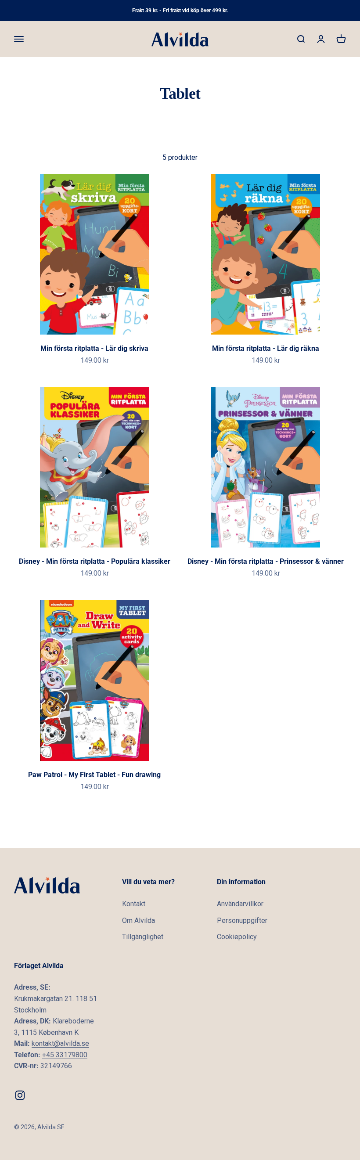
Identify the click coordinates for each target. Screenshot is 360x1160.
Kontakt (133, 904)
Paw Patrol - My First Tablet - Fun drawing (94, 775)
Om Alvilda (138, 920)
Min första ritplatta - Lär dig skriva (94, 348)
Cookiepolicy (237, 937)
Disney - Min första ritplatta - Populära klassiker (94, 561)
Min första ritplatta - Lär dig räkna (265, 348)
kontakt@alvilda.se (60, 1043)
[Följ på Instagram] (20, 1095)
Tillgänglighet (142, 937)
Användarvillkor (240, 904)
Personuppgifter (242, 920)
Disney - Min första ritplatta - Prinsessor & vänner (265, 561)
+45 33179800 (64, 1055)
